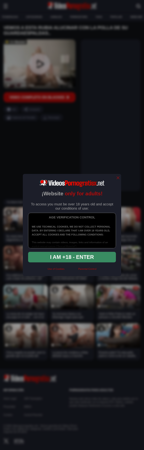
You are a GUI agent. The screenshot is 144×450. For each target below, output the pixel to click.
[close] (118, 178)
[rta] (71, 270)
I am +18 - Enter (72, 257)
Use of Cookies (56, 268)
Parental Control (87, 268)
